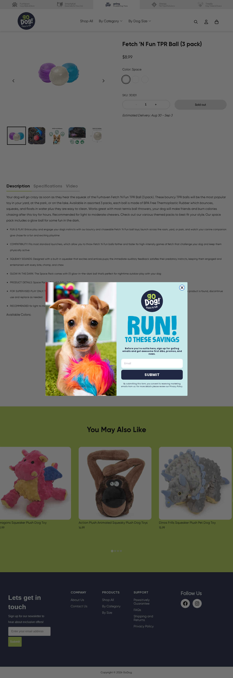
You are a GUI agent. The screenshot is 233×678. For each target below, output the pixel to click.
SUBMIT (152, 374)
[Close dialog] (182, 287)
